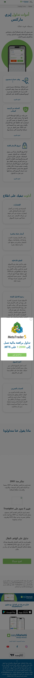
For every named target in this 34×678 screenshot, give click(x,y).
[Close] (31, 319)
